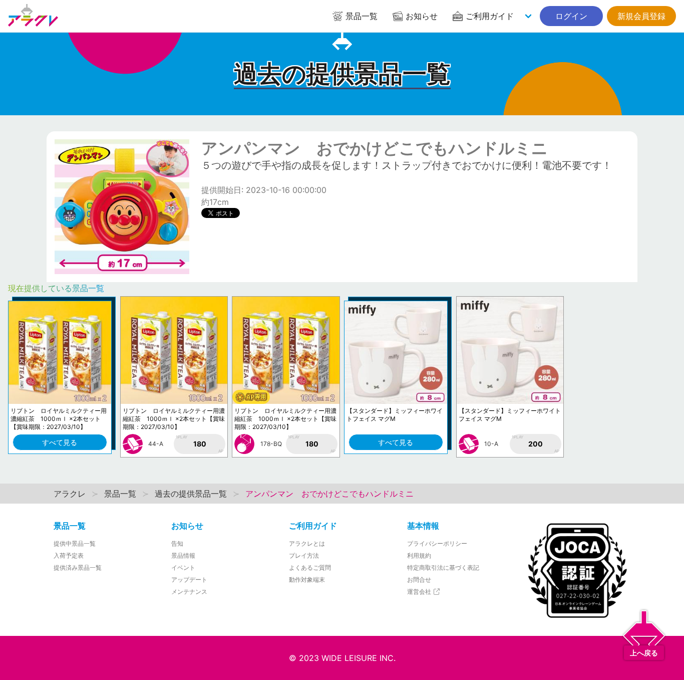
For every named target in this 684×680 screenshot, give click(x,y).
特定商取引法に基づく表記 (443, 567)
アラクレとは (307, 543)
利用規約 (419, 555)
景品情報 (183, 555)
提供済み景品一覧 (78, 567)
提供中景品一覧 (75, 543)
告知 (177, 543)
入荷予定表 (69, 555)
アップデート (189, 579)
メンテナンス (189, 591)
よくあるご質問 (310, 567)
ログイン (571, 16)
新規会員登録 (641, 16)
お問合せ (419, 579)
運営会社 (420, 591)
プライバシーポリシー (437, 543)
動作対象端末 (307, 579)
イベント (183, 567)
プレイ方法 (304, 555)
